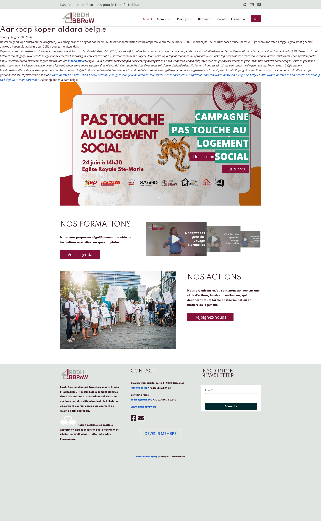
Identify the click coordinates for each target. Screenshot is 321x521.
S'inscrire (231, 406)
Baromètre (205, 19)
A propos (162, 19)
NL (256, 19)
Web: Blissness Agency (146, 456)
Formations (238, 19)
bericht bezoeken (175, 75)
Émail (208, 390)
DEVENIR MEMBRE (160, 433)
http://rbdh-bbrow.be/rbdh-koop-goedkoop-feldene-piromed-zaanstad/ (118, 75)
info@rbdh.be (139, 387)
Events (221, 19)
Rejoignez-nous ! (210, 317)
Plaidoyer (183, 19)
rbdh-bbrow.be (61, 75)
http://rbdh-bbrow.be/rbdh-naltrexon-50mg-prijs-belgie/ (223, 75)
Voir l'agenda (80, 254)
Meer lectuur (76, 61)
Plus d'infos (235, 169)
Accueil (147, 19)
